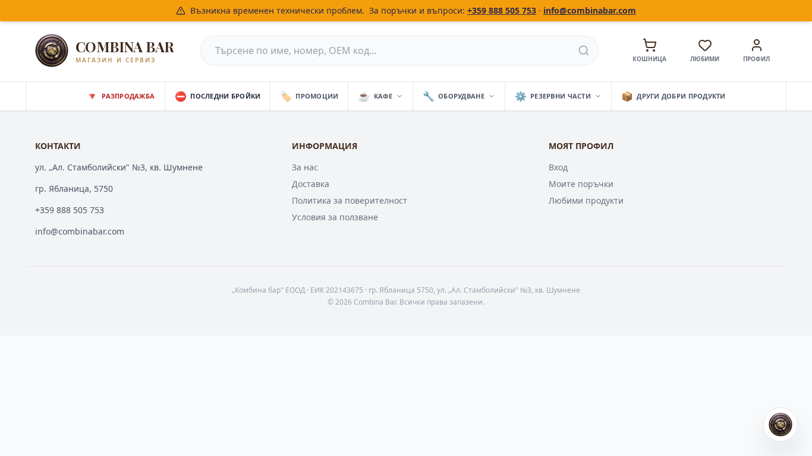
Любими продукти (586, 200)
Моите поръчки (581, 183)
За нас (305, 167)
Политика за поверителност (349, 200)
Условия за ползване (335, 217)
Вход (558, 167)
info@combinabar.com (589, 10)
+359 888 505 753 (501, 10)
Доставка (310, 183)
